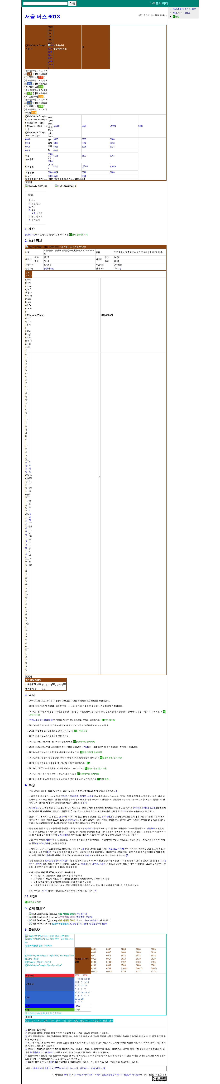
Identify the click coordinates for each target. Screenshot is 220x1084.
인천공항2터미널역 (98, 923)
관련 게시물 (109, 720)
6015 (55, 147)
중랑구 (64, 796)
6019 (55, 150)
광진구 (83, 796)
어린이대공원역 (91, 920)
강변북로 (151, 828)
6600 (84, 176)
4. (26, 785)
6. (26, 929)
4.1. (27, 896)
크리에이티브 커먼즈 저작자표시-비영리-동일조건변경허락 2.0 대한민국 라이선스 (102, 1074)
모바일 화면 (178, 9)
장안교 (49, 855)
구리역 (44, 891)
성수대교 (89, 828)
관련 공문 (104, 779)
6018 (27, 150)
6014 (27, 147)
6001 (84, 126)
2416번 (153, 808)
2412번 (44, 843)
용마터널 (49, 1052)
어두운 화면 (190, 9)
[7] (95, 891)
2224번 (35, 843)
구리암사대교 (36, 1052)
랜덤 (175, 13)
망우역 (95, 864)
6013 (112, 143)
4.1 (33, 213)
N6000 (56, 126)
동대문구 (74, 796)
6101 (55, 156)
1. (26, 229)
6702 (55, 167)
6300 (50, 176)
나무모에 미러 (159, 3)
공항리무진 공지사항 (85, 741)
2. (26, 240)
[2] (116, 791)
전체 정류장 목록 (80, 234)
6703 (85, 166)
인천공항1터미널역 (79, 923)
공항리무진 (30, 234)
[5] (48, 852)
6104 (50, 161)
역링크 (187, 13)
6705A (113, 167)
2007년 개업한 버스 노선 (66, 1068)
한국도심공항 (51, 860)
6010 (27, 143)
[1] (120, 268)
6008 (112, 139)
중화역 (102, 864)
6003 (140, 126)
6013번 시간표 (34, 902)
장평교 (88, 855)
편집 (177, 16)
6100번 (63, 860)
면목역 (39, 864)
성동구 (90, 796)
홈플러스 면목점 (116, 849)
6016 (84, 147)
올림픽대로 (62, 835)
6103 (112, 156)
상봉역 (84, 864)
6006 (50, 172)
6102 (84, 156)
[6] (127, 855)
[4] (83, 849)
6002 (113, 126)
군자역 (26, 521)
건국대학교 (106, 816)
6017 (112, 147)
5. (26, 908)
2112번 (136, 808)
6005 (55, 139)
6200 (112, 172)
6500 (55, 176)
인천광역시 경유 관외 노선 (92, 1068)
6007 (84, 139)
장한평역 (33, 808)
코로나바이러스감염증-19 (41, 720)
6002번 (52, 1062)
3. (26, 695)
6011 (55, 143)
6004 (27, 139)
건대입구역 (26, 551)
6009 (55, 172)
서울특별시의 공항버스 (42, 1068)
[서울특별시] (50, 68)
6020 (84, 172)
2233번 (145, 808)
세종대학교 (26, 534)
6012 (84, 143)
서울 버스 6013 (42, 16)
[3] (86, 802)
